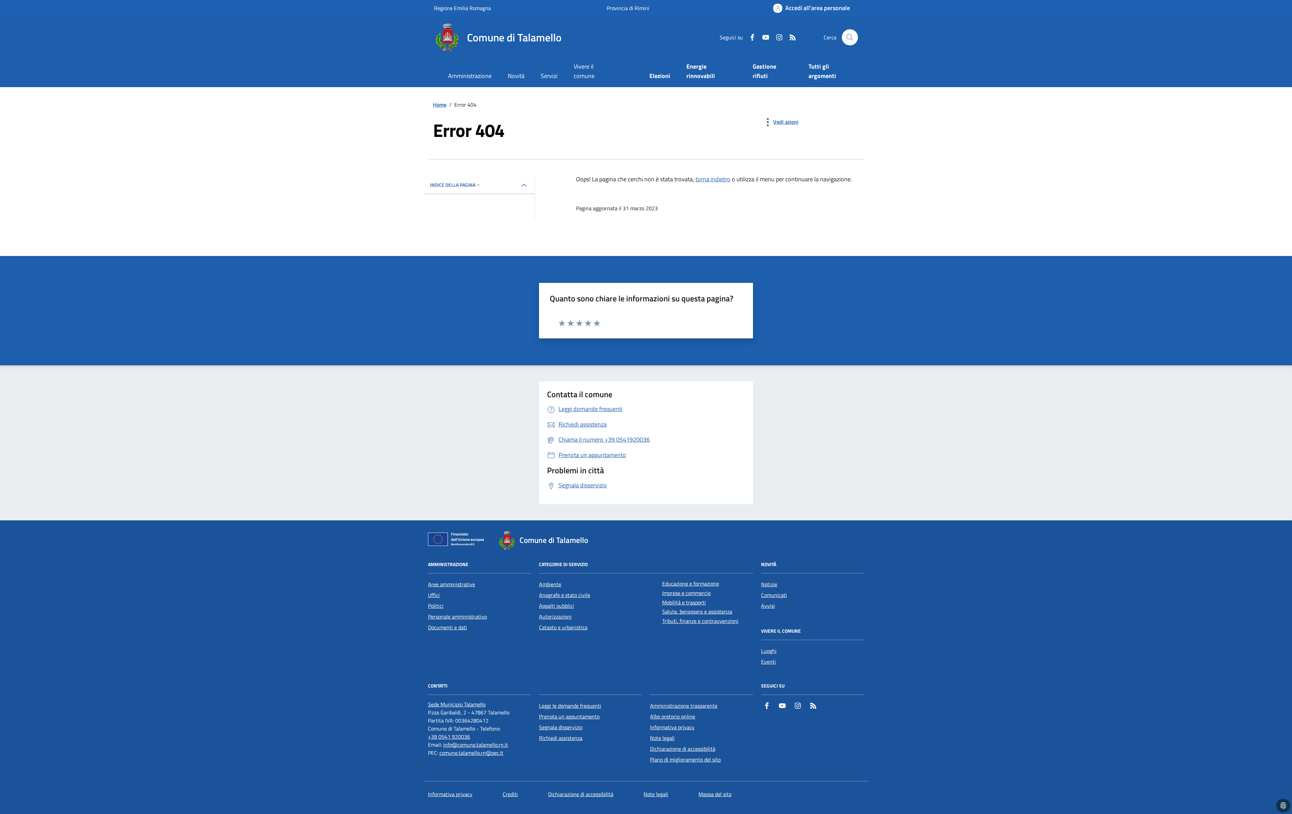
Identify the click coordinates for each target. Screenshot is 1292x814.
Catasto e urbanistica (563, 627)
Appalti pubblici (556, 606)
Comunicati (774, 595)
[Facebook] (749, 37)
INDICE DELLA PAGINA (452, 184)
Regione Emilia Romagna (462, 8)
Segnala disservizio (560, 727)
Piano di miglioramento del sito (685, 759)
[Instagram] (776, 37)
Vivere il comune (584, 71)
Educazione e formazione (690, 584)
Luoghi (769, 651)
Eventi (768, 662)
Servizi (549, 75)
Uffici (434, 595)
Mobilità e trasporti (684, 602)
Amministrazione (470, 75)
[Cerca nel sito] (850, 37)
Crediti (510, 794)
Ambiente (550, 584)
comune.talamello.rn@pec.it (471, 753)
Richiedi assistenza (560, 738)
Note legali (662, 738)
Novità (516, 75)
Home (439, 105)
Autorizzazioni (555, 617)
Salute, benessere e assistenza (697, 611)
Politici (435, 606)
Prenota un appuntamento (569, 716)
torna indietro (712, 179)
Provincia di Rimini (628, 8)
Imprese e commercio (686, 593)
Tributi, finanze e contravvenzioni (700, 621)
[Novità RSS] (790, 37)
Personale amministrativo (457, 617)
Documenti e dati (447, 627)
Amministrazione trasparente (683, 706)
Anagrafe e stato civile (564, 595)
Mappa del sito (714, 794)
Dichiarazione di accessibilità (682, 749)
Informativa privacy (672, 727)
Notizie (769, 584)
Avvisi (768, 606)
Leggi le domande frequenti (570, 706)
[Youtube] (763, 37)
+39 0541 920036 (449, 737)
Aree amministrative (451, 584)
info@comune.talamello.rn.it (475, 745)
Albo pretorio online (672, 716)
